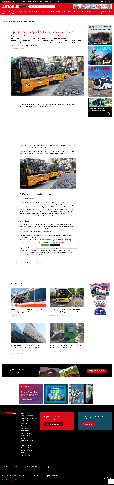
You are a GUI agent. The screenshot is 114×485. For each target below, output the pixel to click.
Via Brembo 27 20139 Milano (13, 467)
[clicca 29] (92, 6)
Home (3, 21)
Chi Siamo (15, 1)
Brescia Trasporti (42, 154)
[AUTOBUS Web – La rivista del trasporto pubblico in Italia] (13, 6)
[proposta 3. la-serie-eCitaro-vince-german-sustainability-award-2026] (100, 107)
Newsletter (22, 1)
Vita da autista (60, 11)
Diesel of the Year (26, 445)
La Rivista (28, 1)
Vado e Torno (25, 413)
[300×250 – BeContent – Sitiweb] (31, 394)
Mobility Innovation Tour (75, 11)
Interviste (12, 13)
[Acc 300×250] (56, 394)
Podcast (51, 1)
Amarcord (88, 11)
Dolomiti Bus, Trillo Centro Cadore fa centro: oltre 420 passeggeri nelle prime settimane (27, 310)
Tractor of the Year (27, 448)
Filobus (4, 13)
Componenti (33, 11)
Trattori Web (25, 431)
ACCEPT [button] (45, 245)
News (4, 11)
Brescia (15, 263)
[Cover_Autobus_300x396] (100, 81)
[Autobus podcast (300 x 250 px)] (81, 394)
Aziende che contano (37, 1)
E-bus (13, 11)
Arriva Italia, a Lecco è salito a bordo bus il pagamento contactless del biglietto (65, 346)
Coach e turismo (22, 11)
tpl (38, 263)
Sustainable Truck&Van (28, 418)
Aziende (41, 11)
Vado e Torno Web (27, 416)
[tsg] (100, 55)
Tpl (9, 11)
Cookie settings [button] (55, 245)
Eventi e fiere (50, 11)
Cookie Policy (62, 242)
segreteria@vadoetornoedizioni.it (52, 467)
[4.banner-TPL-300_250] (100, 35)
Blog (94, 11)
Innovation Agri (26, 455)
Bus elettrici (64, 315)
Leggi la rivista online (96, 371)
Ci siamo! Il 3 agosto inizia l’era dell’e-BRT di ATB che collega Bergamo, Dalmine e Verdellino (67, 310)
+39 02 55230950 (31, 467)
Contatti (46, 1)
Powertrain (24, 423)
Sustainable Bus (26, 421)
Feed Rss (57, 1)
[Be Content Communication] (13, 479)
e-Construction (25, 433)
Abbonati (6, 1)
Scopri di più (88, 424)
